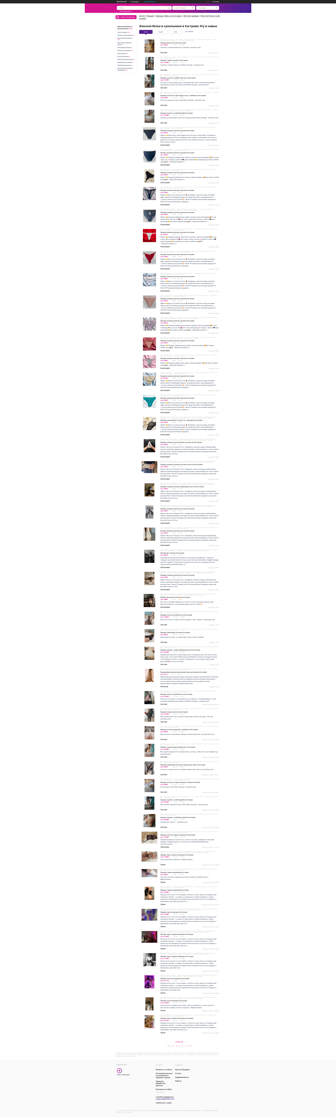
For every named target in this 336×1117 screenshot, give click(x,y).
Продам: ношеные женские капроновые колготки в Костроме (182, 487)
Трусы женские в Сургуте (178, 274)
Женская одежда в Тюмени (201, 295)
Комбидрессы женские (124, 62)
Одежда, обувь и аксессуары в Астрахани (186, 39)
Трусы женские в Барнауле (180, 150)
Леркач (163, 864)
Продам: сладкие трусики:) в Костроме (174, 60)
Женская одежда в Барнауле (203, 149)
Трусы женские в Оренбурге (184, 110)
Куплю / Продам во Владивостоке (168, 908)
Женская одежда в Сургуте (200, 273)
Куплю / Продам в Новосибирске (168, 317)
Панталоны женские (124, 50)
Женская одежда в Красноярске (207, 209)
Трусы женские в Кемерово (184, 252)
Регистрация (215, 1)
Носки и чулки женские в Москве (180, 528)
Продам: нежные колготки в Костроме (174, 712)
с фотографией (189, 31)
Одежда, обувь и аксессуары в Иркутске (184, 372)
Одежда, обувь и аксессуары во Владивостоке (189, 908)
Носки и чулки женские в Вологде (181, 780)
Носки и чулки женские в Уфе (171, 75)
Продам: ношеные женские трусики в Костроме (177, 131)
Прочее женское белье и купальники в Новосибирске (196, 550)
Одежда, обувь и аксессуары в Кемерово (185, 251)
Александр (164, 686)
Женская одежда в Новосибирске (209, 317)
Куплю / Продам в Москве (166, 527)
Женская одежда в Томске (200, 187)
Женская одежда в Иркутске (202, 372)
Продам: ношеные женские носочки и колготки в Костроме (181, 464)
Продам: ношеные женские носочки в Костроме (177, 509)
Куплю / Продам (146, 16)
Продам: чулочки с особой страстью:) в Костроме (178, 78)
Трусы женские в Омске (177, 128)
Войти (208, 1)
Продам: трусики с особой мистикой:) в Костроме (177, 817)
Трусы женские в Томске (178, 188)
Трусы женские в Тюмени (179, 296)
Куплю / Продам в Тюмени (166, 295)
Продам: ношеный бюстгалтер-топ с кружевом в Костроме (181, 420)
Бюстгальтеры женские (124, 38)
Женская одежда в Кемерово (204, 251)
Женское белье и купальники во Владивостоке (173, 910)
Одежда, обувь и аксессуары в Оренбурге (186, 109)
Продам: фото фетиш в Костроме (172, 553)
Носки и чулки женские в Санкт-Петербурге (203, 440)
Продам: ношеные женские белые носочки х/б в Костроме (181, 442)
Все (146, 32)
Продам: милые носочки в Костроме (173, 43)
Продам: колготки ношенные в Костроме (175, 978)
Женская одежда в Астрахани (204, 39)
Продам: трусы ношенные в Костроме (173, 912)
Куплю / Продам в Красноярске (167, 209)
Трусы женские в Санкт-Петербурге (201, 852)
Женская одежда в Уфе (196, 57)
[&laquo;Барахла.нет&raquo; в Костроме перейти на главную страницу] (122, 1)
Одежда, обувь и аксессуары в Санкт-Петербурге (190, 417)
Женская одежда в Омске (199, 127)
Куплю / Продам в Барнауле (167, 149)
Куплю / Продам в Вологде (166, 779)
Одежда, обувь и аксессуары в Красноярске (187, 209)
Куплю (175, 32)
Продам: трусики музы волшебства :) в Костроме (177, 747)
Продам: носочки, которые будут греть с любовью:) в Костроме (183, 95)
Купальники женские (124, 47)
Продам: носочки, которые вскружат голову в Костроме (180, 782)
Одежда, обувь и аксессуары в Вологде (184, 779)
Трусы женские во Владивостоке (194, 910)
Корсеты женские (123, 56)
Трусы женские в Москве (178, 870)
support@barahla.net (165, 1099)
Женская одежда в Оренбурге (205, 109)
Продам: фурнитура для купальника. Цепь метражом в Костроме (183, 672)
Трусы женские (122, 32)
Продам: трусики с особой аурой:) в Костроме (176, 800)
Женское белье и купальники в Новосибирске (171, 318)
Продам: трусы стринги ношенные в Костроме (176, 855)
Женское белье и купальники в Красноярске (170, 210)
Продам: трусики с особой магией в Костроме (176, 113)
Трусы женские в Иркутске (180, 373)
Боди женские (122, 53)
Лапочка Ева (164, 847)
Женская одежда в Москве (200, 527)
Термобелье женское (124, 65)
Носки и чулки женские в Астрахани (186, 40)
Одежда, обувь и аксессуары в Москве (183, 527)
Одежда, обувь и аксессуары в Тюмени (184, 295)
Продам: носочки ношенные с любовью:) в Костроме (179, 729)
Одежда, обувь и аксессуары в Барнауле (185, 149)
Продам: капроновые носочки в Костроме (175, 632)
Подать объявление (149, 1)
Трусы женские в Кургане (178, 230)
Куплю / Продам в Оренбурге (167, 109)
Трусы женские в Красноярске (190, 210)
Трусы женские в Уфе (169, 58)
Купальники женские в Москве (179, 670)
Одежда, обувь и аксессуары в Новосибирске (188, 317)
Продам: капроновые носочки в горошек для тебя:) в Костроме (182, 765)
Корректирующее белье (125, 59)
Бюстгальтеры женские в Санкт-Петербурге (203, 418)
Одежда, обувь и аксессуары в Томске (183, 187)
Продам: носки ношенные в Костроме (173, 1001)
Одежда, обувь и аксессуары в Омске (183, 127)
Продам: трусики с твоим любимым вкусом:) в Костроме (180, 650)
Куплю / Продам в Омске (166, 127)
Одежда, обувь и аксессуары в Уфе (181, 57)
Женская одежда (191, 16)
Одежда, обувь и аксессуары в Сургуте (183, 273)
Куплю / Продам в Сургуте (166, 273)
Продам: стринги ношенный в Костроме (174, 872)
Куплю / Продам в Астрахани (167, 39)
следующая (179, 1042)
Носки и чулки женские (124, 35)
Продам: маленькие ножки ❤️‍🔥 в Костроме (175, 597)
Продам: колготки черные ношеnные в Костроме (177, 835)
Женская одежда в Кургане (201, 229)
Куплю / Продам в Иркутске (166, 372)
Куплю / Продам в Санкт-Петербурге (169, 417)
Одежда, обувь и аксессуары (168, 16)
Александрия (165, 145)
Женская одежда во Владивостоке (210, 908)
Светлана (163, 52)
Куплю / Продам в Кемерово (167, 251)
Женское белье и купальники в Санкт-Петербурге (179, 418)
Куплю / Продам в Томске (166, 187)
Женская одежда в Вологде (202, 779)
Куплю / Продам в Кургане (166, 229)
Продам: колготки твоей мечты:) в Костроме (176, 615)
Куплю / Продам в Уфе (165, 57)
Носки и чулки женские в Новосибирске (193, 595)
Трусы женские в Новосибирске (191, 318)
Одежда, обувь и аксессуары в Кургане (184, 229)
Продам (161, 32)
